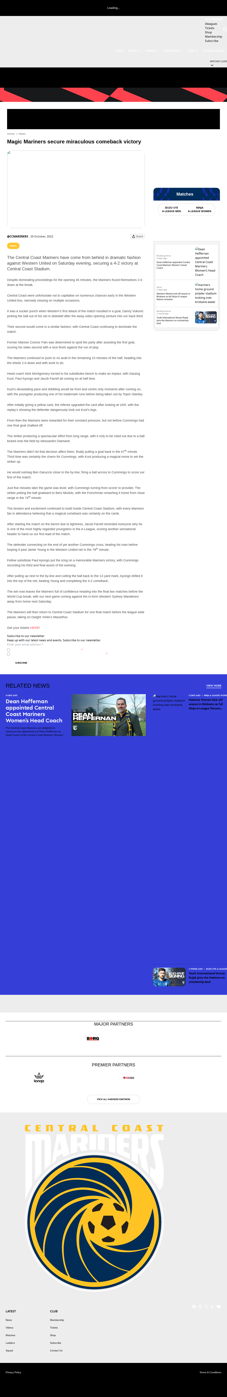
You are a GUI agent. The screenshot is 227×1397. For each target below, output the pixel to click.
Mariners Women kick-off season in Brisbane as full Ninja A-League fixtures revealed (173, 296)
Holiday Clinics (214, 50)
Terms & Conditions (210, 1372)
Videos (150, 50)
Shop (53, 1335)
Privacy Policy (36, 649)
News (22, 133)
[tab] (171, 209)
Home (11, 133)
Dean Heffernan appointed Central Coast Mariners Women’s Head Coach (173, 265)
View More (213, 685)
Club (191, 50)
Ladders (10, 1342)
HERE (34, 628)
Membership (57, 1320)
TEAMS (132, 50)
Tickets (54, 1327)
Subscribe (21, 662)
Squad (9, 1350)
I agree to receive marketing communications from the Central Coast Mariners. (59, 654)
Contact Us (56, 1350)
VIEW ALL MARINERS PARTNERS (113, 1099)
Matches (10, 1335)
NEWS (119, 50)
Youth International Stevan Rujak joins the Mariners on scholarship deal (173, 320)
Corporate (171, 50)
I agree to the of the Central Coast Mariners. (47, 649)
